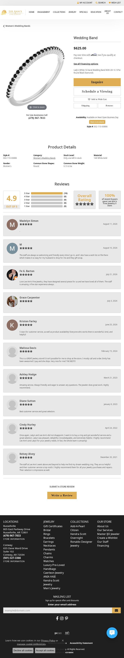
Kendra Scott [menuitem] (78, 534)
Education (96, 12)
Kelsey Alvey (27, 453)
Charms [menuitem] (48, 557)
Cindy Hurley (28, 424)
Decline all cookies (23, 650)
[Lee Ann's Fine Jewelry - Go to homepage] (13, 12)
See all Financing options (86, 64)
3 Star (27, 199)
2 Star (27, 203)
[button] (84, 2)
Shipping (85, 105)
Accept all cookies (45, 650)
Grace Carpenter (30, 297)
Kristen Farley (28, 321)
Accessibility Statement (81, 643)
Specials (83, 12)
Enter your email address (62, 604)
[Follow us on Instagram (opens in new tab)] (61, 618)
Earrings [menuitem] (48, 541)
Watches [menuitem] (48, 561)
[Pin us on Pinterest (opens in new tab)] (66, 618)
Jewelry (72, 12)
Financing (103, 545)
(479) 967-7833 (36, 118)
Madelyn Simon (29, 220)
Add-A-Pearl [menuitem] (77, 526)
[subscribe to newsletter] (116, 610)
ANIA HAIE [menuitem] (49, 576)
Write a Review (61, 495)
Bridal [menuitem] (47, 530)
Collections (59, 12)
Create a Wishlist (107, 538)
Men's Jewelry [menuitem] (51, 588)
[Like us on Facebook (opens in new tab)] (57, 618)
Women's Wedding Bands (17, 26)
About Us (107, 12)
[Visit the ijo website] (58, 633)
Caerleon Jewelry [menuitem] (53, 572)
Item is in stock (97, 122)
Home (31, 12)
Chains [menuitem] (47, 553)
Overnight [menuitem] (76, 538)
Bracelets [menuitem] (49, 538)
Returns (109, 105)
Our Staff (102, 541)
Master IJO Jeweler (108, 534)
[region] (36, 77)
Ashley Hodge (28, 374)
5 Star (27, 193)
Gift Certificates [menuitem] (52, 526)
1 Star (27, 206)
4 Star (27, 196)
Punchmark (67, 652)
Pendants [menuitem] (49, 549)
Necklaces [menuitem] (49, 545)
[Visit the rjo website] (67, 633)
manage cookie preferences (31, 644)
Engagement (43, 12)
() (65, 193)
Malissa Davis (28, 348)
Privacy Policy (48, 640)
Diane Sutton (28, 400)
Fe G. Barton (27, 271)
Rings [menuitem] (46, 534)
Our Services (105, 530)
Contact (118, 12)
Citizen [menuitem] (74, 530)
